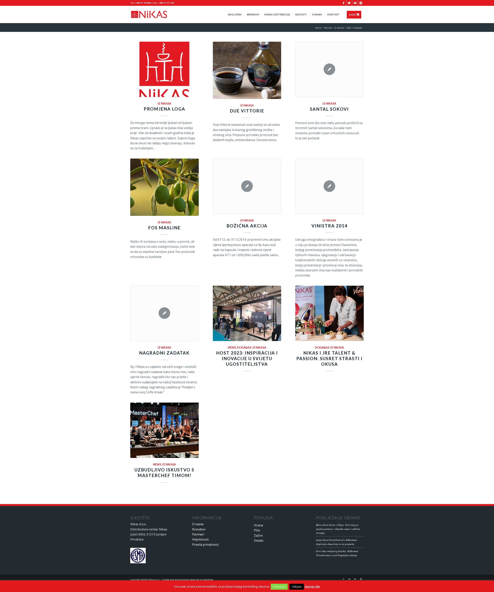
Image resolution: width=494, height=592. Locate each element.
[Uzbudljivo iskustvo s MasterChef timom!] (164, 430)
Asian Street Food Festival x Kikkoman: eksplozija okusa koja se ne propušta (337, 542)
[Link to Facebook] (343, 3)
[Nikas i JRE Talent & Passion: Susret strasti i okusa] (329, 313)
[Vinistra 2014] (329, 186)
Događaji (244, 347)
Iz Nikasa (164, 103)
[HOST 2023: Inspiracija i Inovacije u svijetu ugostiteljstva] (247, 313)
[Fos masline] (164, 187)
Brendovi (198, 529)
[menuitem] (234, 14)
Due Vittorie (247, 110)
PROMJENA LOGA (164, 108)
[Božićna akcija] (247, 186)
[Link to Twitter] (349, 3)
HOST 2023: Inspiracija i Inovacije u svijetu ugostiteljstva (247, 358)
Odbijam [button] (297, 586)
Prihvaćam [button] (279, 586)
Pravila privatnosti (205, 544)
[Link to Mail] (355, 3)
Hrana (258, 525)
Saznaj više (312, 586)
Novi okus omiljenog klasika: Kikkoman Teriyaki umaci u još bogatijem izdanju (337, 553)
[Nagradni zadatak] (164, 313)
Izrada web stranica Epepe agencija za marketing (188, 579)
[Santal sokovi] (329, 69)
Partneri (198, 534)
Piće (257, 530)
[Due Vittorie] (247, 70)
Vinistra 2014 (329, 225)
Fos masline (164, 227)
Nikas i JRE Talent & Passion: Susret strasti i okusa (329, 358)
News (232, 347)
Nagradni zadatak (164, 353)
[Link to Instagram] (361, 3)
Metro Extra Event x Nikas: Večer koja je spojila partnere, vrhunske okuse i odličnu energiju (338, 529)
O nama (197, 524)
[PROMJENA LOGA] (164, 69)
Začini (258, 535)
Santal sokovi (329, 109)
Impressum (200, 539)
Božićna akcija (247, 225)
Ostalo (258, 540)
